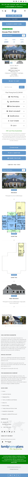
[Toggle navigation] (23, 35)
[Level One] (14, 217)
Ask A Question (14, 153)
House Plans (8, 19)
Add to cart (14, 81)
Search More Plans (15, 24)
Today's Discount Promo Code (9, 408)
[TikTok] (23, 1)
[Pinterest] (14, 1)
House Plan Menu (7, 35)
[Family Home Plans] (14, 11)
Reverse (14, 189)
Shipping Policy (5, 397)
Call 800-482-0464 (14, 16)
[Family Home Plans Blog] (26, 1)
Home (2, 19)
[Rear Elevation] (14, 289)
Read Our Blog (5, 405)
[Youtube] (21, 1)
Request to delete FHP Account (9, 414)
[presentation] (3, 320)
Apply (21, 87)
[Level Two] (14, 258)
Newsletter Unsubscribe (7, 411)
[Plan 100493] (14, 320)
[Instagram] (18, 1)
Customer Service (6, 394)
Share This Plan (15, 158)
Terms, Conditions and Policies (9, 400)
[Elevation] (14, 52)
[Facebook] (16, 1)
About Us (4, 402)
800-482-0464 (15, 164)
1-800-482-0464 (7, 427)
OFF (17, 65)
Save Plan (14, 147)
